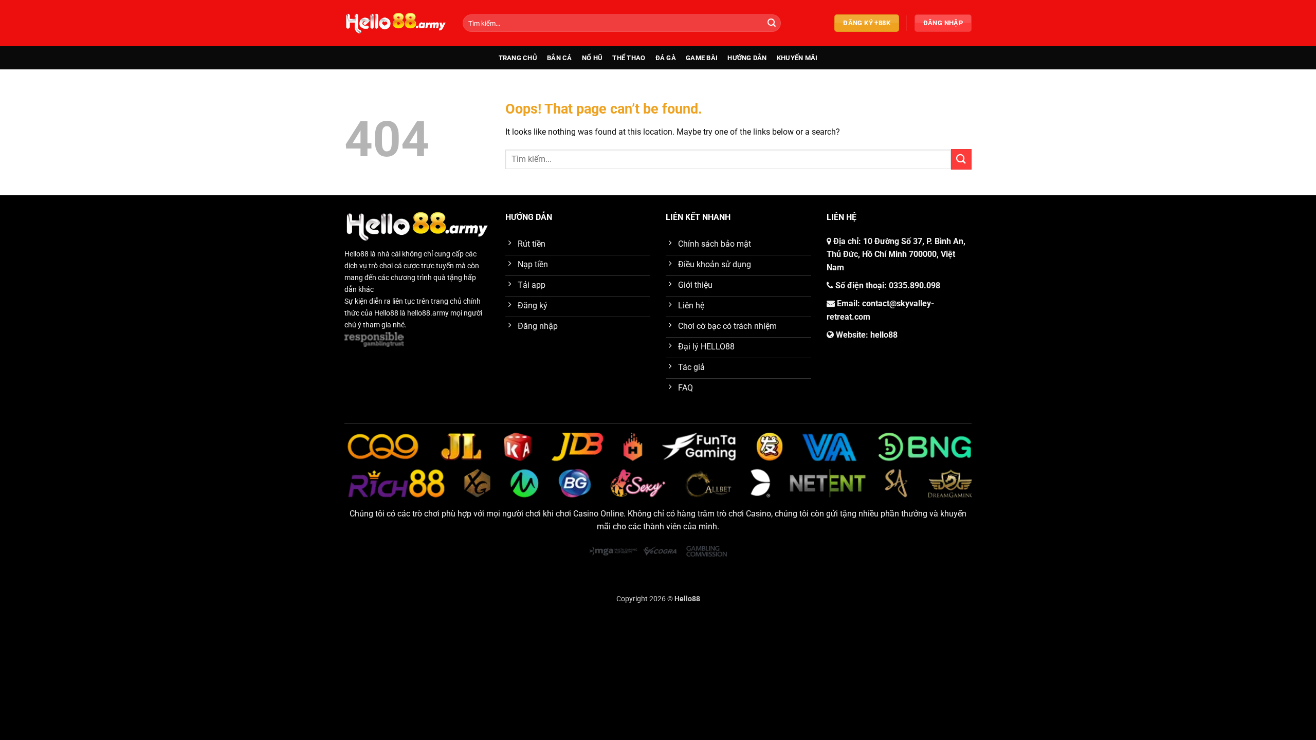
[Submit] (771, 23)
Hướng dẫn (746, 58)
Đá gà (665, 58)
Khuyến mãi (797, 58)
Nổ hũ (592, 58)
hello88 (884, 335)
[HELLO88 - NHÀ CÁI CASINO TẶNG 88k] (395, 23)
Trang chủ (518, 58)
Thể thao (628, 58)
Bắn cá (559, 58)
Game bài (702, 58)
